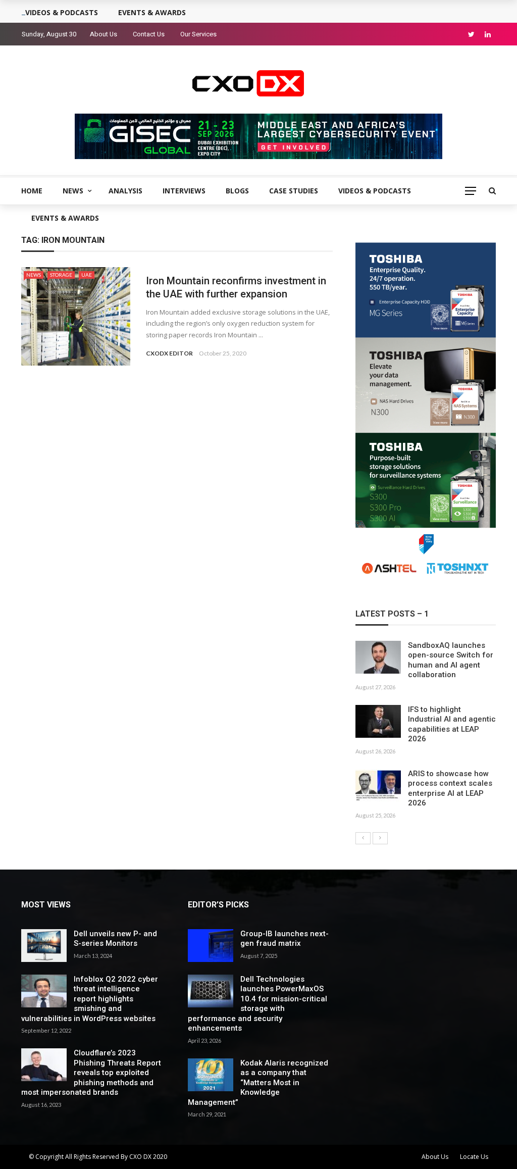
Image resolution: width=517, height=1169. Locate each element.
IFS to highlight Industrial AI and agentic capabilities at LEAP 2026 (452, 724)
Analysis (125, 190)
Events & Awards (65, 218)
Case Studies (293, 190)
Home (31, 190)
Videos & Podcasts (374, 190)
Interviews (184, 190)
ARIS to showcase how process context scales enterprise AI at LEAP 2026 (450, 788)
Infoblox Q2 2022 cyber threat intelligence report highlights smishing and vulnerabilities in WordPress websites (89, 999)
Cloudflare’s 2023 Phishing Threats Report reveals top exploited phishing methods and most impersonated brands (91, 1072)
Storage (61, 275)
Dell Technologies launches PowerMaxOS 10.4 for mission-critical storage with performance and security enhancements (257, 1004)
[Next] (380, 838)
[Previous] (363, 838)
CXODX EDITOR (169, 353)
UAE (86, 275)
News (73, 190)
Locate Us (474, 1156)
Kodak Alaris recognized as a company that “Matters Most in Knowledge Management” (258, 1082)
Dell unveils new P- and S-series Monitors (115, 938)
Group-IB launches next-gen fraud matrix (284, 938)
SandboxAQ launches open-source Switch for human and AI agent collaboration (450, 660)
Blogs (237, 190)
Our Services (198, 34)
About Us (103, 34)
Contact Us (149, 34)
